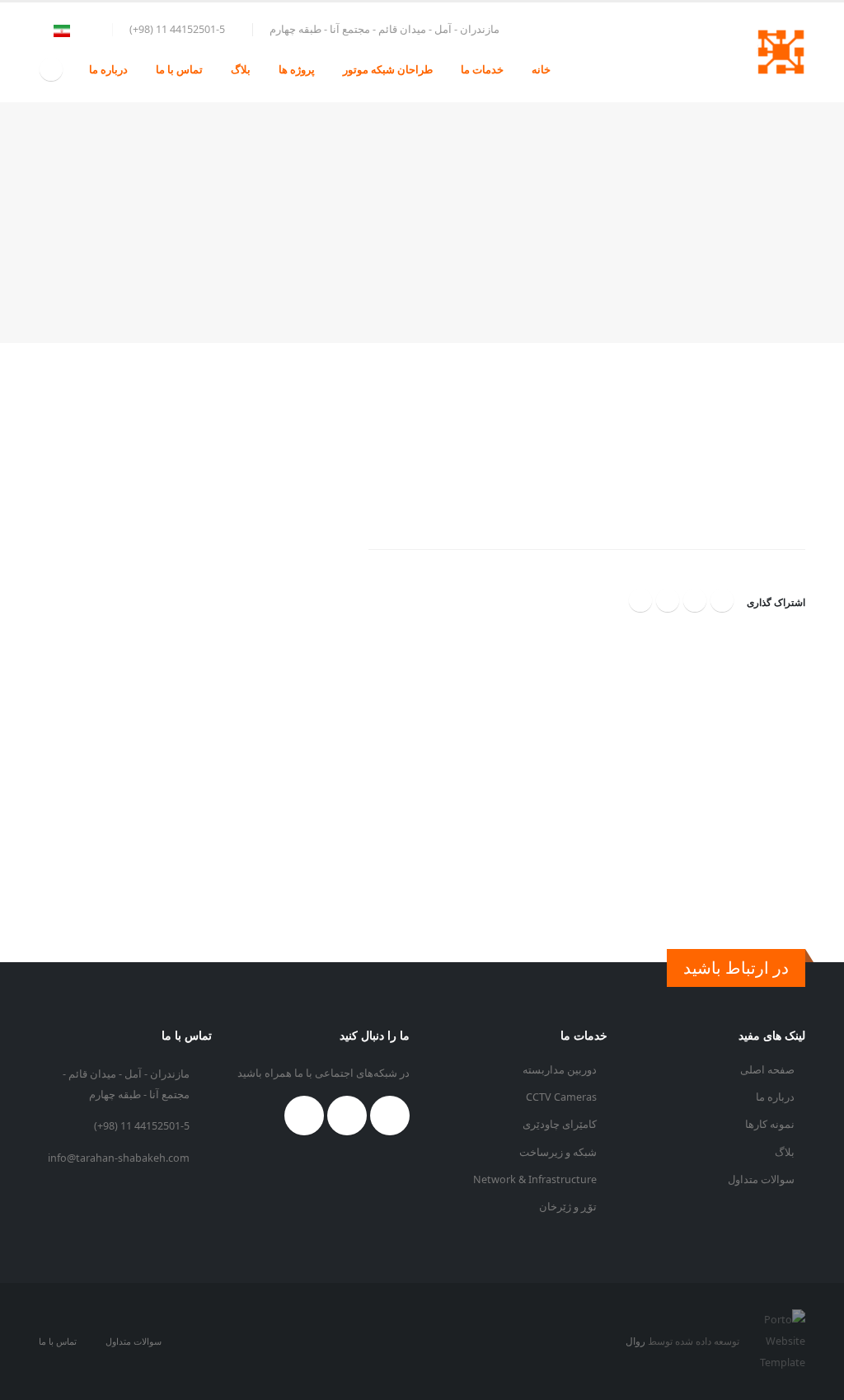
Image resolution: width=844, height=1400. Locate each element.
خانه (541, 69)
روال (635, 1341)
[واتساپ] (694, 600)
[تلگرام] (722, 600)
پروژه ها (297, 69)
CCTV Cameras (562, 1097)
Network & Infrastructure (536, 1179)
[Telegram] (304, 1115)
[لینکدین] (640, 600)
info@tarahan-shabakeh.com (119, 1158)
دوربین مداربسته (561, 1070)
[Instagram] (390, 1115)
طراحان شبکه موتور (388, 69)
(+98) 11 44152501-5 (142, 1126)
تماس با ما (179, 69)
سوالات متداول (762, 1179)
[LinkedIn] (347, 1115)
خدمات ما (482, 69)
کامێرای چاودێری (561, 1124)
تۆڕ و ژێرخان (569, 1207)
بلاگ (241, 69)
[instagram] (51, 69)
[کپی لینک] (667, 600)
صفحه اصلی (768, 1070)
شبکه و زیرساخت (559, 1152)
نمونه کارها (771, 1124)
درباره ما (108, 69)
